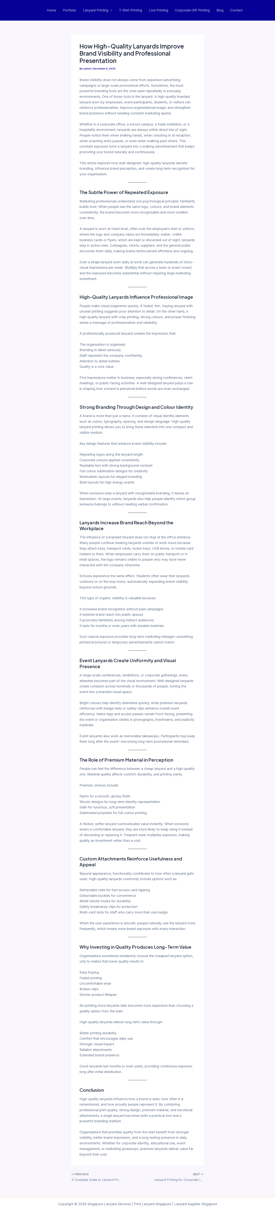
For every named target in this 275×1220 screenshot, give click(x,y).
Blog (220, 10)
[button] (110, 10)
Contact (236, 10)
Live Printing (158, 10)
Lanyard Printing (95, 10)
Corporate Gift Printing (192, 10)
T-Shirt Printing (130, 10)
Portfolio (69, 10)
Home (51, 10)
